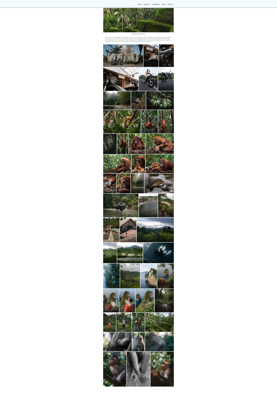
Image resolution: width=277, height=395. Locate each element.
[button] (146, 4)
